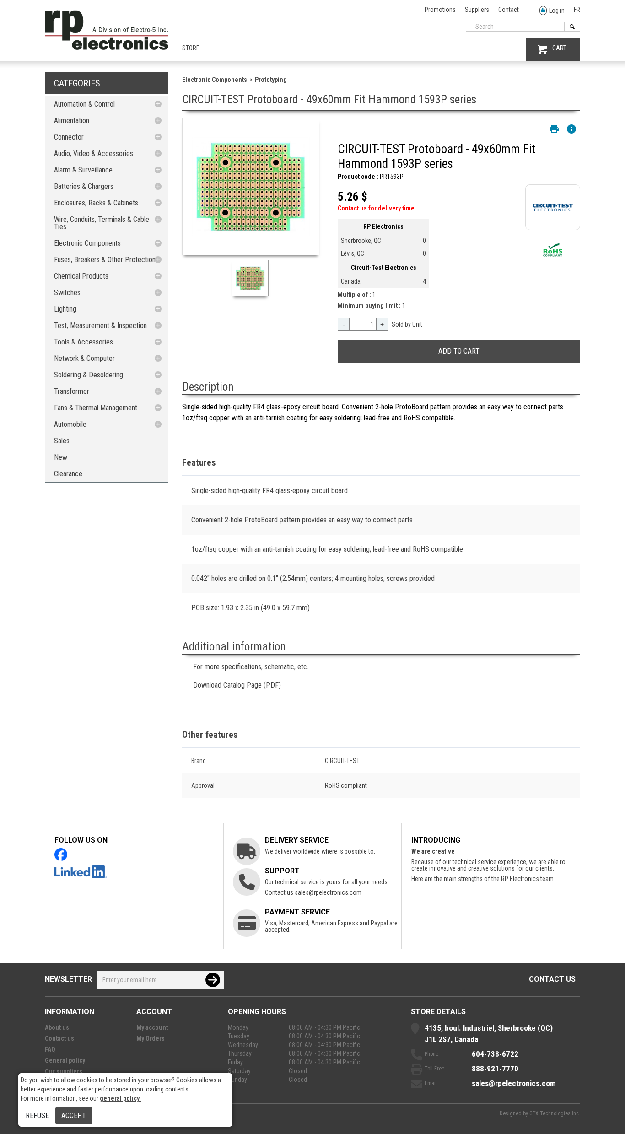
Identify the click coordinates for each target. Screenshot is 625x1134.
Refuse (37, 1115)
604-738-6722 (495, 1054)
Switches (67, 292)
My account (152, 1027)
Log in (557, 10)
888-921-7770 (495, 1068)
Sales (62, 440)
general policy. (120, 1098)
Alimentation (71, 120)
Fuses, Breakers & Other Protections (106, 259)
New (60, 457)
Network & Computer (84, 358)
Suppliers (477, 9)
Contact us (552, 979)
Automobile (70, 424)
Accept (73, 1115)
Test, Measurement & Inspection (100, 325)
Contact (508, 9)
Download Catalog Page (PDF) (237, 685)
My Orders (150, 1038)
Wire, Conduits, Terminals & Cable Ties (101, 223)
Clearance (68, 473)
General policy (65, 1060)
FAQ (50, 1049)
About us (57, 1027)
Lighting (65, 309)
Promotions (440, 9)
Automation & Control (84, 104)
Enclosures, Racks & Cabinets (96, 203)
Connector (69, 137)
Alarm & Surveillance (83, 170)
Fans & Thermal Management (95, 407)
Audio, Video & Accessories (93, 153)
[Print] (554, 129)
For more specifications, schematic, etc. (250, 666)
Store (190, 48)
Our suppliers (63, 1071)
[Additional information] (571, 129)
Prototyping (271, 79)
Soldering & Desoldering (88, 375)
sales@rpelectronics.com (328, 892)
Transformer (71, 391)
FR (577, 9)
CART (559, 48)
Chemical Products (81, 276)
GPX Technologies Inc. (554, 1113)
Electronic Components (87, 243)
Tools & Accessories (83, 342)
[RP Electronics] (106, 47)
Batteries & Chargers (83, 186)
